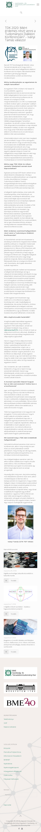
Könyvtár (7, 748)
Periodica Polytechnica (12, 752)
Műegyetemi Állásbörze (13, 771)
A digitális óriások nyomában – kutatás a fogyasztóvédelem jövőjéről (17, 608)
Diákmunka (8, 775)
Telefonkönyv (9, 719)
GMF (5, 723)
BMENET (7, 760)
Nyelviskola (8, 764)
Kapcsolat (7, 805)
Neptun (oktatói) (10, 727)
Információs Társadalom (12, 756)
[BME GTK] (20, 4)
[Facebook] (19, 828)
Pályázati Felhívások (11, 779)
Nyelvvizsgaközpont (11, 767)
